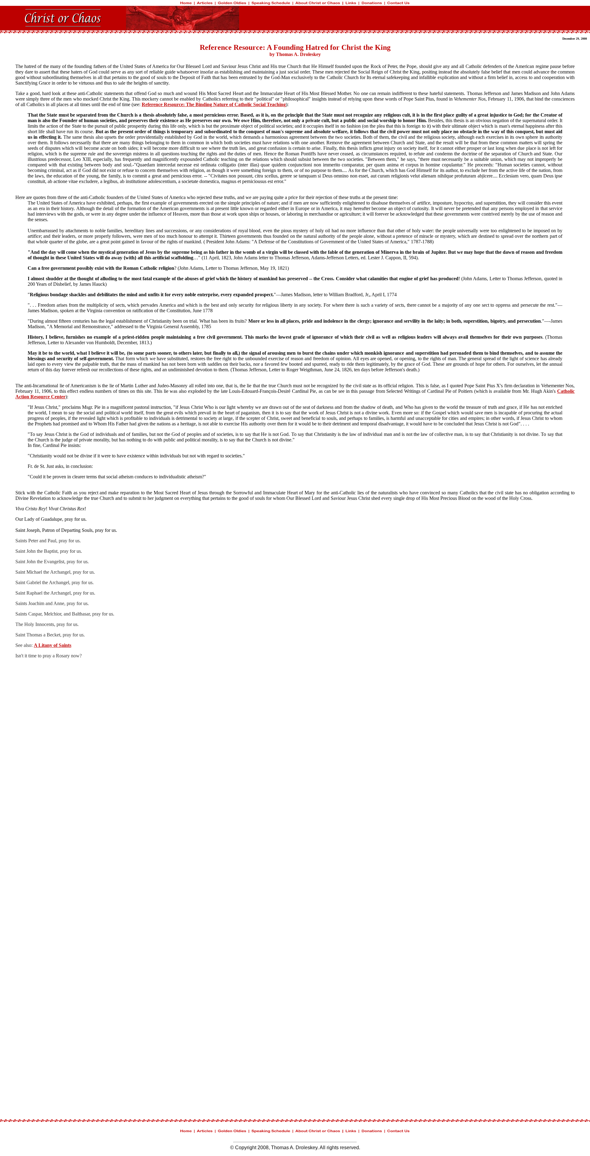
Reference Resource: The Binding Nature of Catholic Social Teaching (214, 104)
